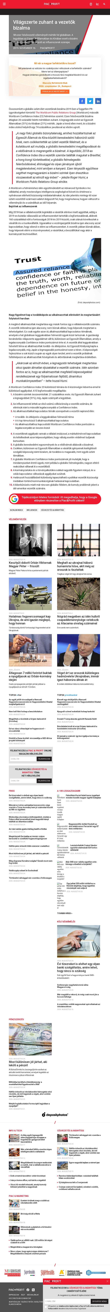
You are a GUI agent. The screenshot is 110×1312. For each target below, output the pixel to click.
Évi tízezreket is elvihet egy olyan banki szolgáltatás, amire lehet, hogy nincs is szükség (30, 796)
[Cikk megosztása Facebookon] (82, 101)
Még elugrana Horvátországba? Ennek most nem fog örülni (30, 862)
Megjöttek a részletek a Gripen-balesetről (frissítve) (27, 720)
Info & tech (15, 1130)
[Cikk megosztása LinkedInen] (98, 101)
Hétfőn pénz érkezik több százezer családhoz (29, 846)
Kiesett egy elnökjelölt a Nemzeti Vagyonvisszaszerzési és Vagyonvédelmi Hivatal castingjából (79, 702)
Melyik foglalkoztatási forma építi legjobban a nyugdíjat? (29, 1105)
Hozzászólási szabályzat (20, 1298)
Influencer (32, 510)
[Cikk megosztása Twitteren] (90, 101)
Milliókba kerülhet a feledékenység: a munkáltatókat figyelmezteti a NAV (25, 1083)
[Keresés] (104, 4)
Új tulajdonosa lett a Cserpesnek (73, 1182)
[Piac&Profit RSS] (33, 1289)
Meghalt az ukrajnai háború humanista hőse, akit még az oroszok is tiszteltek (75, 566)
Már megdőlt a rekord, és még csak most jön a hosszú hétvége (78, 995)
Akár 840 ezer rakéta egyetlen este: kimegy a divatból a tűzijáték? (81, 863)
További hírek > (64, 913)
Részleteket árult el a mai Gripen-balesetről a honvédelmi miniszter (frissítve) (77, 727)
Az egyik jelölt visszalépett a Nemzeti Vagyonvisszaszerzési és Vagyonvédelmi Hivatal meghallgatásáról (30, 702)
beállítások (39, 1302)
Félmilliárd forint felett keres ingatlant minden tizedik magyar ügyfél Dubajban (83, 796)
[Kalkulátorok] (91, 4)
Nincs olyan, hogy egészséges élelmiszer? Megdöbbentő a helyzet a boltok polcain (29, 1252)
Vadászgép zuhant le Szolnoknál (23, 870)
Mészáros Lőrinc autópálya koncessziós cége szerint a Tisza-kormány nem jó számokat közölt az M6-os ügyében (31, 807)
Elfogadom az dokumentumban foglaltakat (76, 1307)
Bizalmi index (16, 510)
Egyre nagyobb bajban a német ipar (84, 1163)
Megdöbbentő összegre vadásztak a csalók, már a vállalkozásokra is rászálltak (36, 1165)
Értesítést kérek (99, 1301)
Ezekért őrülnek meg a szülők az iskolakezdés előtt (35, 1201)
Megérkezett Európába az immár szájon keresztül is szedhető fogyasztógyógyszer (28, 837)
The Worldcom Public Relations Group (56, 112)
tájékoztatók (27, 1302)
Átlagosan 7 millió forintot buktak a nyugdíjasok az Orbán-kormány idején (30, 676)
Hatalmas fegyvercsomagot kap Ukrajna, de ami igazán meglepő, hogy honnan (30, 620)
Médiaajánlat (33, 1295)
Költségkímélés (66, 921)
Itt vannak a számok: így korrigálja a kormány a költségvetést (78, 737)
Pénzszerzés (16, 1019)
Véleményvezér (17, 519)
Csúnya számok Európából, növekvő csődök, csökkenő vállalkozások (78, 1188)
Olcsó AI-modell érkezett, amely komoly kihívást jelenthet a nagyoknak (28, 1186)
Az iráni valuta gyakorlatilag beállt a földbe (28, 829)
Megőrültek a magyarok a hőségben (26, 1247)
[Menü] (4, 4)
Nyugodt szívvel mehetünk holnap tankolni (76, 711)
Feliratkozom (44, 759)
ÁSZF (23, 1295)
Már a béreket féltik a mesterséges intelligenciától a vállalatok (36, 1150)
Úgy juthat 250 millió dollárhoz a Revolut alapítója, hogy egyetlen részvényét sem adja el (81, 885)
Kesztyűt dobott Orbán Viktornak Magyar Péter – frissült (30, 564)
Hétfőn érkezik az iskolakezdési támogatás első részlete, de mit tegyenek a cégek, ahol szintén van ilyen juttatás (30, 1094)
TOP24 (15, 695)
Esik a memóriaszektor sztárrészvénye (27, 1176)
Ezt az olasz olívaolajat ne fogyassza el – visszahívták (27, 730)
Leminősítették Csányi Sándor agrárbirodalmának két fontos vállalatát (83, 847)
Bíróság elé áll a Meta (30, 1214)
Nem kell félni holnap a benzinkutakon (26, 711)
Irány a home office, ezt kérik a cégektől (28, 1180)
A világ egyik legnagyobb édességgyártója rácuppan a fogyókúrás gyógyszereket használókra (33, 1138)
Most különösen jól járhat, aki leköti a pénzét (29, 853)
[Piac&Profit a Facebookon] (28, 1289)
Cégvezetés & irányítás (52, 510)
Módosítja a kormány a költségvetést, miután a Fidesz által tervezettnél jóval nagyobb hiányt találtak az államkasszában (30, 819)
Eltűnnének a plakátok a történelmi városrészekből (36, 1228)
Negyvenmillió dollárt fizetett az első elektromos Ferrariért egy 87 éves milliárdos (84, 826)
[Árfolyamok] (97, 4)
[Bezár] (107, 1281)
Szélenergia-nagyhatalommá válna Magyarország (72, 986)
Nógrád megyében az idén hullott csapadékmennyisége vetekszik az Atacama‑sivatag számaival (78, 620)
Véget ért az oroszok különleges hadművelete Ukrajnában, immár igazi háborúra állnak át (78, 676)
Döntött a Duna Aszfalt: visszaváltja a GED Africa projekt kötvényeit (30, 739)
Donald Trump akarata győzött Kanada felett (77, 719)
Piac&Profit (47, 48)
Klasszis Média (15, 1304)
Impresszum (14, 1295)
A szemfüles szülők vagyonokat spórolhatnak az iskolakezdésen (78, 1005)
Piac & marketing (19, 1196)
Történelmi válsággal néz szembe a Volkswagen (30, 878)
